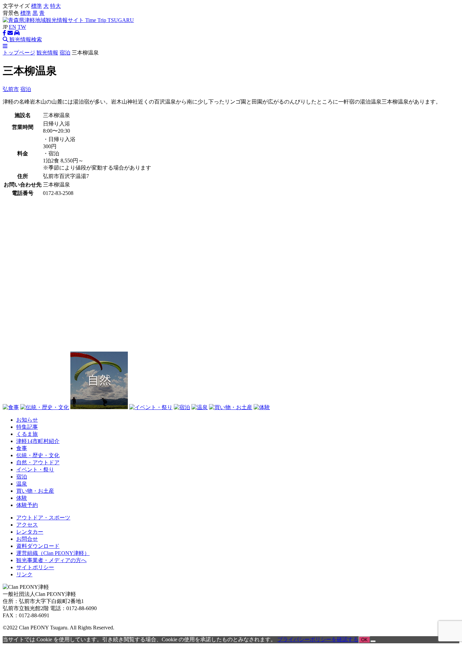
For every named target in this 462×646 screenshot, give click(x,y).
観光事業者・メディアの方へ (51, 560)
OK (364, 639)
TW (22, 27)
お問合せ (27, 539)
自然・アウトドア (38, 462)
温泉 (21, 484)
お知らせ (27, 420)
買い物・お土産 (35, 491)
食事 (21, 448)
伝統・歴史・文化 (38, 455)
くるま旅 (27, 434)
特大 (55, 6)
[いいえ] (373, 641)
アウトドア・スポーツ (43, 517)
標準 (36, 6)
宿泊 (65, 52)
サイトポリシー (35, 567)
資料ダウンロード (38, 546)
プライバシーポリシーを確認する (318, 639)
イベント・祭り (35, 469)
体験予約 (27, 505)
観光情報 (47, 52)
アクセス (27, 525)
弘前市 (11, 89)
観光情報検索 (25, 39)
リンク (24, 574)
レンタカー (29, 532)
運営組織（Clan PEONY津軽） (53, 553)
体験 (21, 498)
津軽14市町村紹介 (38, 441)
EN (12, 27)
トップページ (19, 52)
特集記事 (27, 427)
